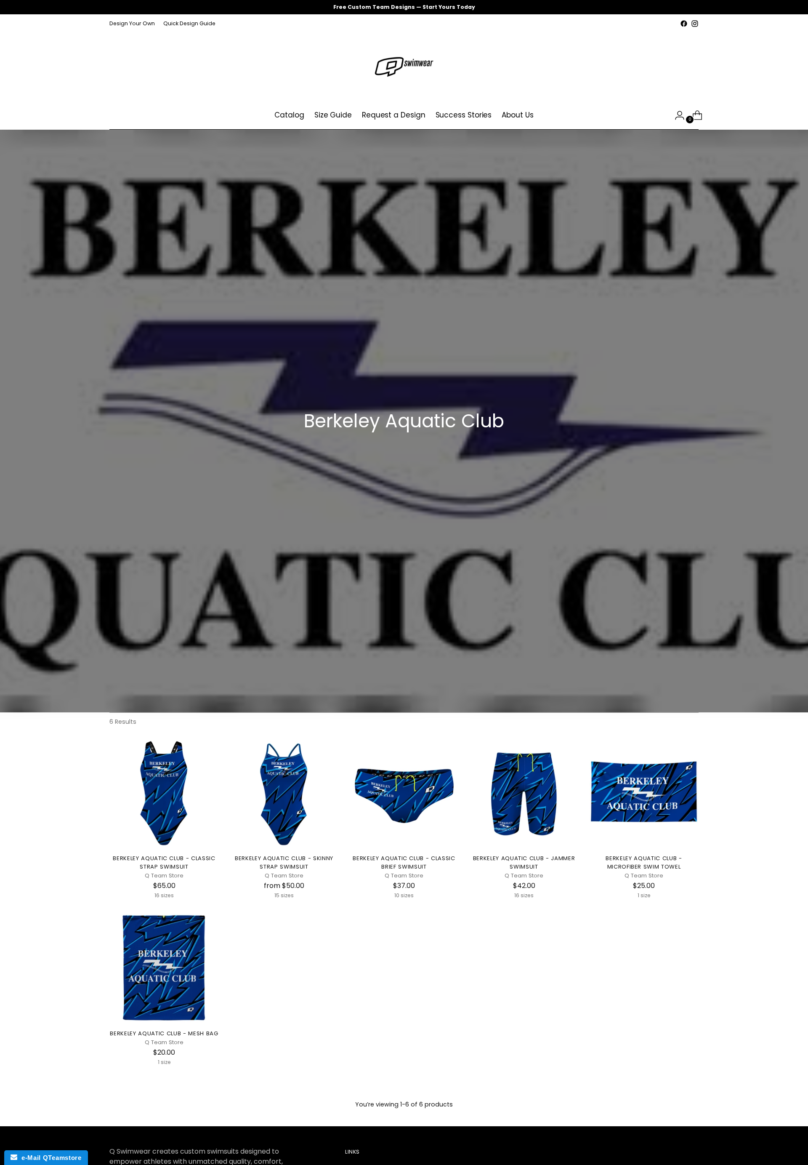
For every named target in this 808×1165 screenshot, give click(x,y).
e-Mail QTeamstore (49, 1157)
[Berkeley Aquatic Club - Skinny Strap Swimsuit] (284, 793)
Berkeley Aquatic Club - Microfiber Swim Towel (644, 862)
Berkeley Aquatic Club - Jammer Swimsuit (524, 862)
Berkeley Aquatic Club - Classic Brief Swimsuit (404, 862)
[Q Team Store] (404, 65)
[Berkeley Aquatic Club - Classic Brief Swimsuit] (404, 793)
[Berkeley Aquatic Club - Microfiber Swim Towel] (644, 793)
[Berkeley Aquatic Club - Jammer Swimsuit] (524, 793)
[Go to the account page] (676, 115)
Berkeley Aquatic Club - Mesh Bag (164, 1033)
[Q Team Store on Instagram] (695, 23)
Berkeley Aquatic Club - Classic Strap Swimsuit (164, 862)
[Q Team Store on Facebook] (684, 23)
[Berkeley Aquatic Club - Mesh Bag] (164, 968)
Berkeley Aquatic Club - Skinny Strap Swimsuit (284, 862)
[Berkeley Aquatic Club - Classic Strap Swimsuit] (164, 793)
